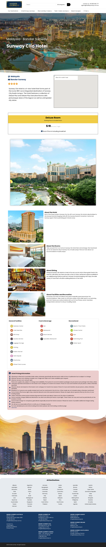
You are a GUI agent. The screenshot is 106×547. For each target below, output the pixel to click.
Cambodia (45, 489)
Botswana (14, 489)
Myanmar (14, 500)
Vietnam (14, 506)
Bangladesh (45, 487)
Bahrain (30, 487)
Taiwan (14, 504)
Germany (44, 493)
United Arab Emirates (90, 504)
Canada (75, 489)
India (90, 493)
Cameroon (60, 489)
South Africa (45, 502)
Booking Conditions (12, 526)
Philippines (75, 500)
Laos (14, 498)
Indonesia (14, 495)
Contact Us (10, 524)
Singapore (29, 502)
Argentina (29, 485)
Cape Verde (90, 489)
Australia (75, 485)
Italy (45, 495)
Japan (60, 495)
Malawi (45, 498)
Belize (60, 487)
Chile (14, 491)
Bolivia (90, 487)
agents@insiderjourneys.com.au (90, 5)
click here (14, 407)
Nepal (44, 500)
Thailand (45, 504)
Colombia (44, 491)
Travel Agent (10, 525)
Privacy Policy (10, 528)
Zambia (30, 506)
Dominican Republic (90, 491)
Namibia (29, 500)
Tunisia (60, 504)
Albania (14, 485)
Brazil (29, 489)
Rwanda (90, 500)
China (29, 491)
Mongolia (90, 498)
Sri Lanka (90, 502)
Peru (60, 500)
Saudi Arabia (14, 502)
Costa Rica (60, 491)
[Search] (68, 4)
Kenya (90, 495)
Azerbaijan (14, 487)
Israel (29, 495)
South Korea (60, 502)
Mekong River (75, 498)
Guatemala (75, 493)
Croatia (75, 491)
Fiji (29, 493)
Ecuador (14, 493)
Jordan (75, 495)
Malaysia (60, 498)
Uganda (75, 504)
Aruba (60, 485)
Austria (90, 485)
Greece (60, 493)
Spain (75, 502)
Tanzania (29, 504)
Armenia (45, 485)
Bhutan (75, 487)
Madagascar (29, 498)
